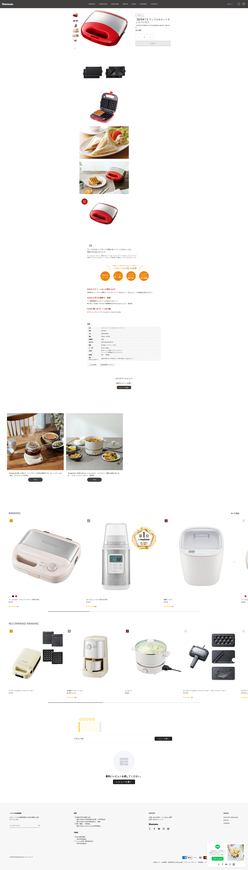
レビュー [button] (78, 738)
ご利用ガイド (156, 862)
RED (16, 596)
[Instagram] (230, 864)
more (35, 479)
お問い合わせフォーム (156, 819)
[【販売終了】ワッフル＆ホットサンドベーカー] (75, 15)
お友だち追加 (217, 859)
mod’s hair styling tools (230, 817)
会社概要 (164, 862)
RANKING (15, 513)
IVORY (10, 596)
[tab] (91, 245)
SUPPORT (143, 4)
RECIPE (125, 4)
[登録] (39, 825)
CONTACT (154, 4)
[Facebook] (222, 864)
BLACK (13, 596)
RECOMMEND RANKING (24, 623)
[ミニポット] (153, 657)
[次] (75, 48)
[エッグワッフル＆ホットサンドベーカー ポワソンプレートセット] (211, 657)
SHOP (134, 4)
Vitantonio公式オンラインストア (23, 857)
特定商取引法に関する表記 (175, 862)
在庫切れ (153, 43)
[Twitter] (219, 864)
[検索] (239, 4)
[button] (14, 496)
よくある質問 (92, 364)
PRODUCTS (103, 4)
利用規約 (200, 862)
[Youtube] (226, 864)
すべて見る (235, 513)
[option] (75, 15)
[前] (75, 10)
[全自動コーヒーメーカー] (95, 657)
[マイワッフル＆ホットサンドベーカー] (37, 657)
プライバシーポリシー (190, 862)
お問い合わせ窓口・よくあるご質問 (160, 817)
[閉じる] (243, 845)
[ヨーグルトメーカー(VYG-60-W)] (124, 556)
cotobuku (226, 823)
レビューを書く (124, 387)
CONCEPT (91, 4)
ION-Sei (226, 820)
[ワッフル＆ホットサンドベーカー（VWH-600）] (46, 556)
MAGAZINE (115, 4)
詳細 (90, 245)
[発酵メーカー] (201, 556)
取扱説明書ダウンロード (107, 364)
